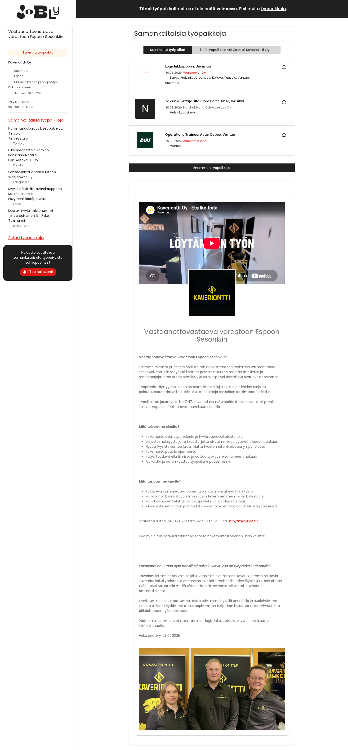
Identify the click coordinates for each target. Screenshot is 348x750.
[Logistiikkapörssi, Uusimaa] (145, 71)
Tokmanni (16, 220)
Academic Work (195, 141)
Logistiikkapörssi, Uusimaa (188, 66)
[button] (341, 9)
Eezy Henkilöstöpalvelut (27, 198)
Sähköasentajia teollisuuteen (32, 172)
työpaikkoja (273, 9)
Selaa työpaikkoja (26, 237)
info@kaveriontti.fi (243, 521)
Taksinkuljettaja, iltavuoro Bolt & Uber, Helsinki (204, 101)
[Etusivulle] (37, 12)
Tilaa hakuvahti (40, 271)
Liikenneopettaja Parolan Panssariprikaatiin (28, 153)
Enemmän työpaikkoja (211, 167)
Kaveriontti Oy (20, 62)
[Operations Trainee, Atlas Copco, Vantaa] (145, 140)
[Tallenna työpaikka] (284, 66)
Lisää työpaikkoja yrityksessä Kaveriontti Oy (234, 49)
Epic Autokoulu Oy (23, 160)
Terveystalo (18, 138)
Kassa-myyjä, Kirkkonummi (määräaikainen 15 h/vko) (30, 213)
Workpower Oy (194, 73)
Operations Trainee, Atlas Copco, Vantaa (200, 134)
